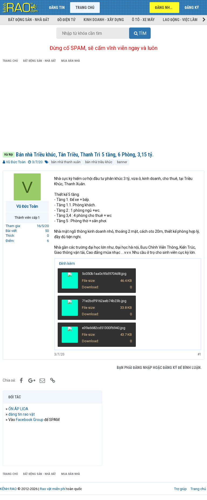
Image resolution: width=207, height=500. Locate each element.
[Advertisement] (103, 108)
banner (122, 162)
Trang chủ (84, 7)
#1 (199, 354)
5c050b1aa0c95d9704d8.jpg (104, 274)
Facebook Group (29, 419)
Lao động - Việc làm (180, 20)
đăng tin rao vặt (21, 414)
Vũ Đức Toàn (16, 162)
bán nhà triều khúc (98, 162)
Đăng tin (57, 7)
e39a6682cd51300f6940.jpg (103, 328)
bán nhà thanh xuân (66, 162)
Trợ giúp (180, 489)
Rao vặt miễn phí (52, 489)
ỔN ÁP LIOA (18, 409)
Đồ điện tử (66, 20)
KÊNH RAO (8, 489)
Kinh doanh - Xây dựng (104, 20)
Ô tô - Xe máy (143, 20)
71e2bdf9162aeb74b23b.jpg (104, 301)
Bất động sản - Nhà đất (28, 20)
